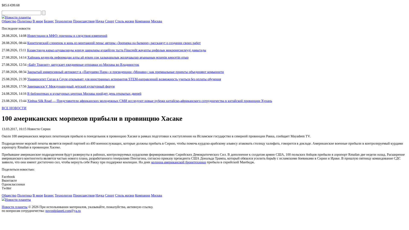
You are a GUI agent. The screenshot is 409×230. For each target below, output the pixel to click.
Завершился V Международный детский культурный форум (71, 86)
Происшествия (84, 21)
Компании (142, 21)
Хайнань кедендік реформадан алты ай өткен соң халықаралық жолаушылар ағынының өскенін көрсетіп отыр (108, 57)
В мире (38, 21)
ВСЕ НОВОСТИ (14, 108)
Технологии (63, 21)
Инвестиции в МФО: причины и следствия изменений (67, 35)
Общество (9, 21)
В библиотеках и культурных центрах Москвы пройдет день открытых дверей (84, 93)
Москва (156, 21)
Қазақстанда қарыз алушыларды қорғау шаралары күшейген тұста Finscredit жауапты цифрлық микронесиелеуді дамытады (116, 50)
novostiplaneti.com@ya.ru (63, 211)
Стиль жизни (124, 21)
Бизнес (49, 21)
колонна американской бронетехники (178, 162)
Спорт (109, 21)
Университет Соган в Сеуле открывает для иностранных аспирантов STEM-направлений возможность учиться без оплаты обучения (124, 79)
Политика (24, 21)
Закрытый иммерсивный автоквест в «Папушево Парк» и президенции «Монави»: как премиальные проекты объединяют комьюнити (125, 72)
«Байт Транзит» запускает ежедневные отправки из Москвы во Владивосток (83, 64)
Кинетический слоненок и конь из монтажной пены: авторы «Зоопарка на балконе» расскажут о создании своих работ (114, 43)
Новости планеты (14, 207)
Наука (99, 21)
